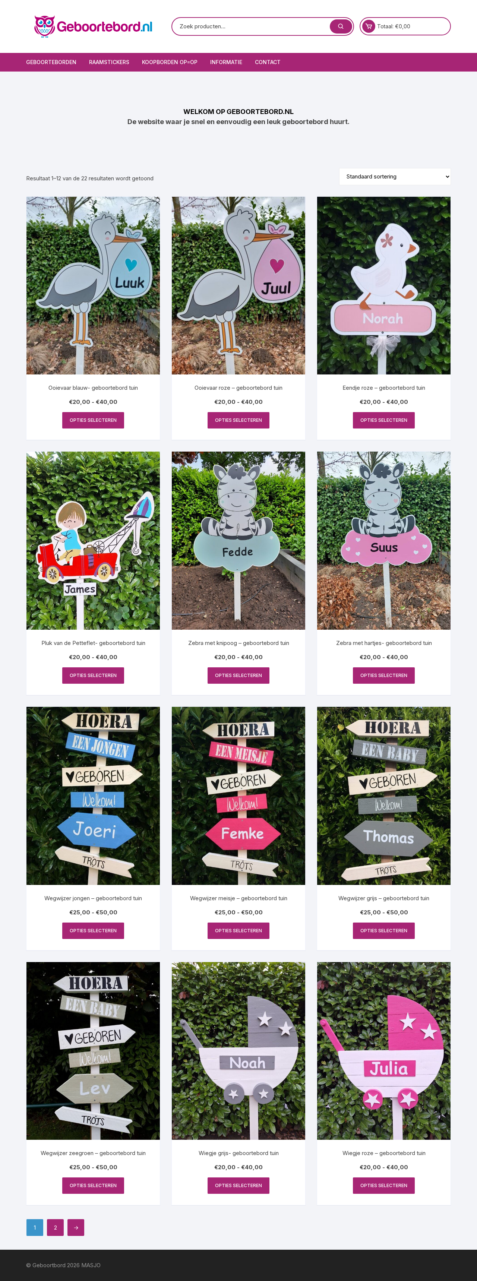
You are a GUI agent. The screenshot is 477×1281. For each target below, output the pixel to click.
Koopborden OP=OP (170, 62)
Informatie (226, 62)
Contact (268, 62)
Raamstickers (109, 62)
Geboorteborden (51, 62)
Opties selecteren (93, 420)
